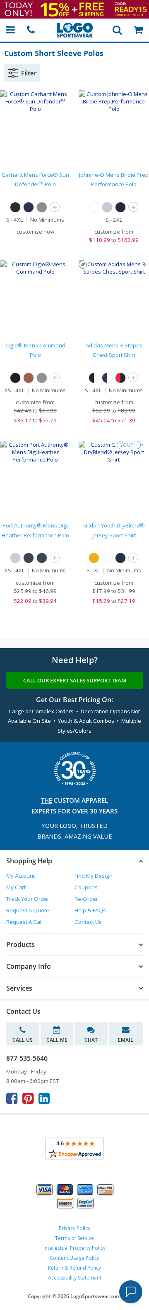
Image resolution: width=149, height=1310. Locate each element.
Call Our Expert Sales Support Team (74, 680)
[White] (94, 207)
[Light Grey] (15, 558)
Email (125, 1039)
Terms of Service (74, 1238)
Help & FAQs (90, 910)
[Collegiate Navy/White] (107, 378)
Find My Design (93, 875)
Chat (91, 1039)
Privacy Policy (74, 1228)
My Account (20, 875)
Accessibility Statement (74, 1277)
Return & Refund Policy (74, 1267)
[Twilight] (120, 207)
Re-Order (86, 898)
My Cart (16, 887)
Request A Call (24, 922)
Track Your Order (27, 898)
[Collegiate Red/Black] (120, 378)
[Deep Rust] (28, 378)
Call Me (56, 1039)
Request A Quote (27, 910)
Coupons (86, 887)
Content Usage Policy (74, 1257)
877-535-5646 (27, 1058)
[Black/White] (94, 378)
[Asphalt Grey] (41, 207)
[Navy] (28, 207)
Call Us (22, 1039)
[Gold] (94, 558)
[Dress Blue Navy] (41, 558)
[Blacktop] (15, 378)
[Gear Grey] (41, 378)
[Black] (15, 207)
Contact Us (88, 922)
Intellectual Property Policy (74, 1247)
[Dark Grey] (28, 558)
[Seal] (107, 207)
